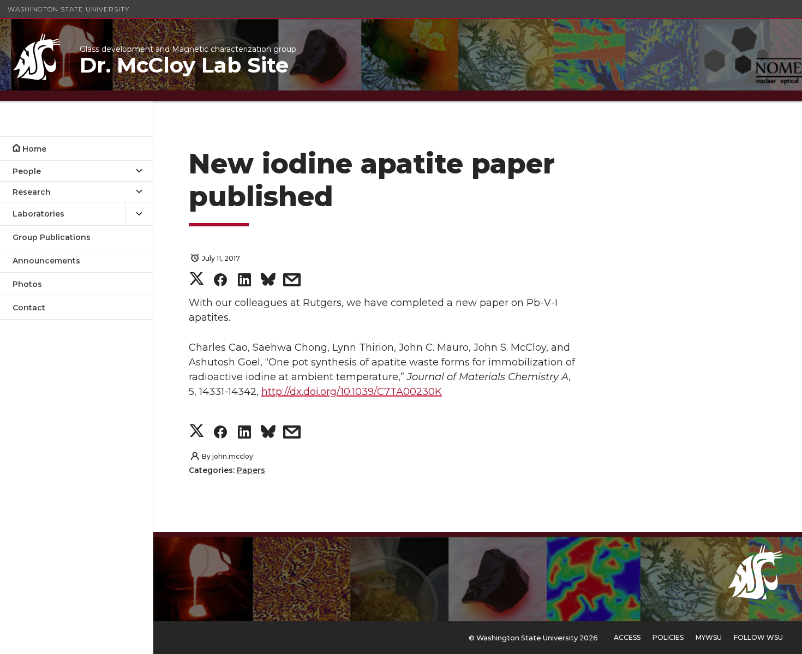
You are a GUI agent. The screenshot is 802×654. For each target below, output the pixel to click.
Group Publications (52, 237)
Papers (251, 470)
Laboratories (38, 214)
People (27, 171)
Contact (29, 308)
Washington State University (68, 9)
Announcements (46, 261)
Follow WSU (758, 637)
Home (34, 149)
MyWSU (709, 637)
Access (627, 637)
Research (32, 192)
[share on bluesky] (268, 281)
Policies (668, 637)
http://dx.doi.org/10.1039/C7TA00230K (351, 392)
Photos (27, 284)
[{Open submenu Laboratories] (139, 214)
